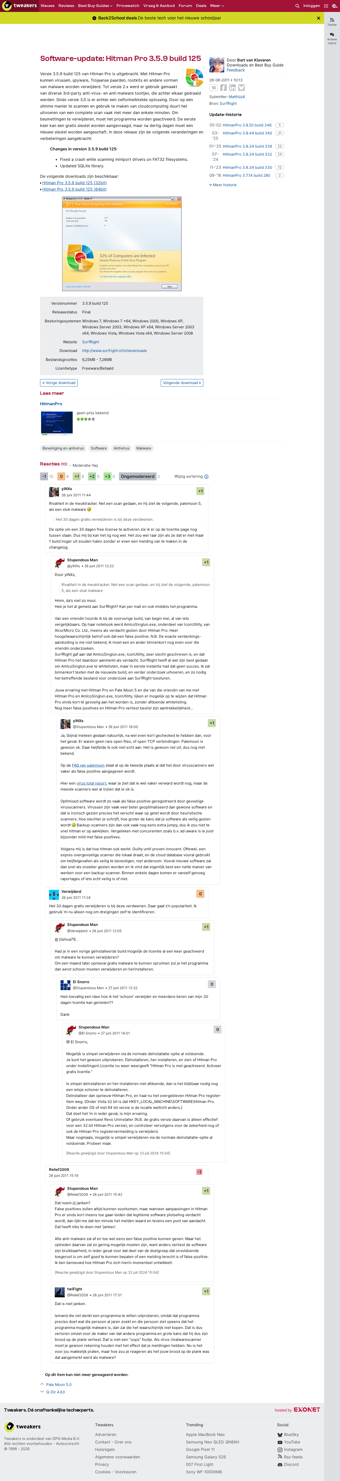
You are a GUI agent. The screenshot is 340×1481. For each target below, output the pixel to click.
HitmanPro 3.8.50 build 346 (247, 125)
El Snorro (81, 981)
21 (280, 133)
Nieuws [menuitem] (48, 5)
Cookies (103, 1471)
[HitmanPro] (57, 423)
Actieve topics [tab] (332, 41)
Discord (291, 1464)
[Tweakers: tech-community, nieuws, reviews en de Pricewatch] (19, 6)
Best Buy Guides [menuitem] (93, 5)
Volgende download (180, 382)
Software (99, 448)
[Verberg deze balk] (318, 18)
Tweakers (12, 1438)
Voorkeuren (125, 1471)
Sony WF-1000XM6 (204, 1471)
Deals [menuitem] (201, 5)
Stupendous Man (82, 560)
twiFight (74, 1289)
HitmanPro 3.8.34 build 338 (247, 146)
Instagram (293, 1449)
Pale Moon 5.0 (58, 1384)
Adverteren (105, 1434)
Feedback (236, 69)
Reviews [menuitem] (66, 5)
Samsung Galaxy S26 (206, 1456)
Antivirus (121, 448)
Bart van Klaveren (254, 59)
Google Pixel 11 (200, 1449)
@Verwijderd (77, 931)
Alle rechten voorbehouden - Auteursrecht (41, 1443)
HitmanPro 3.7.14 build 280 (246, 175)
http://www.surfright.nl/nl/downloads (114, 350)
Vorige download (60, 382)
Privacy (102, 1464)
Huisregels (105, 1449)
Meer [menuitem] (215, 5)
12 (280, 167)
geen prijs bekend (93, 412)
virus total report (91, 783)
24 (280, 154)
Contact (102, 1441)
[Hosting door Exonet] (297, 1410)
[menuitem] (297, 6)
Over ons (122, 1441)
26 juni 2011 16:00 (123, 727)
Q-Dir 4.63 (55, 1392)
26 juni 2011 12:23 (99, 566)
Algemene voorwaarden (117, 1456)
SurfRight (90, 342)
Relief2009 (59, 1169)
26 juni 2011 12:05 (107, 931)
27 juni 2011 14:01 (115, 1033)
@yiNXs (73, 566)
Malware (143, 448)
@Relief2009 (77, 1194)
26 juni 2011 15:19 (63, 1175)
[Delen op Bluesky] (241, 87)
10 (214, 87)
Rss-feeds (293, 1456)
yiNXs (66, 488)
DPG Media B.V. (66, 1438)
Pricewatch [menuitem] (127, 5)
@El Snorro (87, 1033)
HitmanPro (51, 403)
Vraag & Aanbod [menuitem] (159, 5)
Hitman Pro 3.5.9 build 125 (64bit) (74, 189)
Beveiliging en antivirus (63, 448)
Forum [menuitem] (185, 5)
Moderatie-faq (85, 465)
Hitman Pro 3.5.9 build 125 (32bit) (74, 182)
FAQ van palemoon (88, 765)
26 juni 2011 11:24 (76, 897)
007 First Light (199, 1464)
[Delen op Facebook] (223, 87)
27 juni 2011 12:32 (122, 988)
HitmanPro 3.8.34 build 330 (247, 167)
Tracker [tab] (332, 24)
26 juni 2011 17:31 (107, 1295)
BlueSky (291, 1434)
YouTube (292, 1441)
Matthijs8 (237, 96)
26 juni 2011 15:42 (107, 1194)
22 (280, 146)
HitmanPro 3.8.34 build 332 (247, 154)
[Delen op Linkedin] (232, 87)
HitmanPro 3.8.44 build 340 (247, 133)
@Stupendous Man (88, 727)
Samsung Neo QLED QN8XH (212, 1441)
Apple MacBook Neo (205, 1434)
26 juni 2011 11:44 (76, 495)
